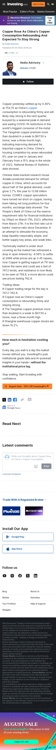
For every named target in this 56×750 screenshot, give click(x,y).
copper (32, 108)
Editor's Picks (27, 11)
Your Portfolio (9, 603)
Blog (4, 591)
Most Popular (10, 11)
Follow (30, 81)
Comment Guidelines (11, 474)
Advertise (35, 597)
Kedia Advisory (30, 62)
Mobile (5, 597)
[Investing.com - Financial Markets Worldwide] (17, 4)
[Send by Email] (30, 399)
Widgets (6, 610)
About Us (34, 591)
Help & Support (38, 603)
